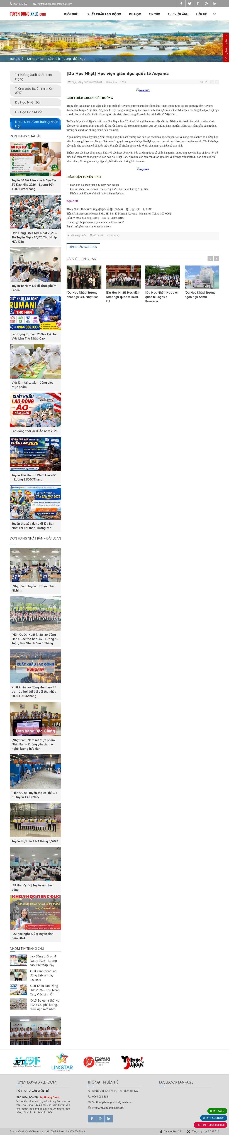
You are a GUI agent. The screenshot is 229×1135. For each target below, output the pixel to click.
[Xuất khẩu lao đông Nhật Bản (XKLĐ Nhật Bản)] (35, 1030)
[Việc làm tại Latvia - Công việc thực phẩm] (35, 361)
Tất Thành (80, 1131)
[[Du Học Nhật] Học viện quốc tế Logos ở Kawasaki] (162, 277)
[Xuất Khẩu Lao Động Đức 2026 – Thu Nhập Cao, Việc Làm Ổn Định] (18, 989)
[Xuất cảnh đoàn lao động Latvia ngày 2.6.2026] (18, 975)
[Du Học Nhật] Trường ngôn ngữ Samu (200, 294)
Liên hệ (201, 14)
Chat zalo (217, 1111)
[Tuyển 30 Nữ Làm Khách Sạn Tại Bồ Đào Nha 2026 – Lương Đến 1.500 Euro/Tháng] (35, 159)
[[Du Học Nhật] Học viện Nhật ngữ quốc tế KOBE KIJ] (123, 277)
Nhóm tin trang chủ (27, 948)
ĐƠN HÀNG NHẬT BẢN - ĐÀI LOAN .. (35, 540)
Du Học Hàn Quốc (29, 112)
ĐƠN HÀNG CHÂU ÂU (26, 136)
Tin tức (154, 14)
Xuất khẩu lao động (104, 14)
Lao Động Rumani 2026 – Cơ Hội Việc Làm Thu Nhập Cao (34, 336)
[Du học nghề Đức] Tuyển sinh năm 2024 (32, 936)
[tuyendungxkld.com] (28, 14)
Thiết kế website (60, 1131)
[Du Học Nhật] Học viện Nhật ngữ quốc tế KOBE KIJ (122, 296)
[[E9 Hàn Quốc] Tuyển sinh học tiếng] (35, 864)
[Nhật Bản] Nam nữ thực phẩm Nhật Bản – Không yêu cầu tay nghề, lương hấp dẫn (33, 744)
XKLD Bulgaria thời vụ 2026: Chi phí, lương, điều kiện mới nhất (44, 1004)
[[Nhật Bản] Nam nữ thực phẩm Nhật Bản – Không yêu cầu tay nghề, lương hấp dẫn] (35, 719)
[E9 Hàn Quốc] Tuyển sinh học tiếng (32, 887)
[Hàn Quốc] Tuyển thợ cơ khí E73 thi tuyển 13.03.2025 (34, 795)
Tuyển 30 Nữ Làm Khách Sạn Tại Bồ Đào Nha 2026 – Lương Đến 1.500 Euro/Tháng (34, 184)
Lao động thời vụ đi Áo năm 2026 (34, 431)
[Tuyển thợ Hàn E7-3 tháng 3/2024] (35, 820)
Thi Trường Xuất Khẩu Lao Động (33, 76)
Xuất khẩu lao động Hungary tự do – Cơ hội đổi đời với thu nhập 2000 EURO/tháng (34, 691)
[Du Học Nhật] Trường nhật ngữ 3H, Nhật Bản (83, 294)
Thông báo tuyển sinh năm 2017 (34, 90)
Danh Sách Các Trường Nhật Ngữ (62, 58)
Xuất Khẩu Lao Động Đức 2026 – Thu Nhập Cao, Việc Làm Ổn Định (45, 990)
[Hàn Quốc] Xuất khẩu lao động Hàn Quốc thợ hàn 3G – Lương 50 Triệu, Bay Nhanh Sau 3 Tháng (35, 638)
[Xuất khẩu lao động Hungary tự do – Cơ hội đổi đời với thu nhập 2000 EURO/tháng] (35, 666)
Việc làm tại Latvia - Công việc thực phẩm (32, 384)
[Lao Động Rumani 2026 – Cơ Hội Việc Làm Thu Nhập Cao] (35, 313)
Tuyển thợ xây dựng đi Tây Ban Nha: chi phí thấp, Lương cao (33, 525)
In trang (115, 235)
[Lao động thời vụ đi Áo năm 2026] (35, 410)
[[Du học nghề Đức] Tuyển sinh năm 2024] (35, 912)
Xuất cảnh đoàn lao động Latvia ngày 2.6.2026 (43, 975)
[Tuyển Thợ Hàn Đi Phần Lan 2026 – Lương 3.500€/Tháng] (35, 454)
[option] (84, 282)
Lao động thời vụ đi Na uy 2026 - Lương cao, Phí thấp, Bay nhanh (43, 960)
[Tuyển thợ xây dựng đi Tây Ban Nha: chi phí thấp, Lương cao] (35, 502)
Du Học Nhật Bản (28, 102)
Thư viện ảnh (178, 14)
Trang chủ (16, 58)
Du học (135, 14)
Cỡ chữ (203, 82)
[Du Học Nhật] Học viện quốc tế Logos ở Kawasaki (162, 296)
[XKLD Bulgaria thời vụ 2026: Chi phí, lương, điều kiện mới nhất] (18, 1004)
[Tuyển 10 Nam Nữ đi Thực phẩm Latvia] (35, 264)
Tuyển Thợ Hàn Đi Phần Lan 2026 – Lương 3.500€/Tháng (34, 477)
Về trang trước (78, 235)
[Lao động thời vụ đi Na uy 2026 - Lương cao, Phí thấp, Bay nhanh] (18, 960)
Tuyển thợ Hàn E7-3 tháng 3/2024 (35, 841)
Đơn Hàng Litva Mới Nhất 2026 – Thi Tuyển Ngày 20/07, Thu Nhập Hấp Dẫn (34, 237)
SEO (71, 1131)
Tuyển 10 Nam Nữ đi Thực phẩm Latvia (34, 288)
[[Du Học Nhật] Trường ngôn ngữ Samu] (202, 277)
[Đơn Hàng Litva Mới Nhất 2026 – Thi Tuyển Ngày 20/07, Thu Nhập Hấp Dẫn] (35, 212)
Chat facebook (214, 1118)
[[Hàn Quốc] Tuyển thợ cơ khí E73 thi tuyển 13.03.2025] (35, 771)
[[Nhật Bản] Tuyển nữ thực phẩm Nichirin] (35, 565)
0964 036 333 (20, 3)
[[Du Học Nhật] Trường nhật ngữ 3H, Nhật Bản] (84, 277)
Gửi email (98, 235)
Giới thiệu (71, 14)
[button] (210, 258)
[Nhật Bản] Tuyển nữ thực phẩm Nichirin (34, 588)
